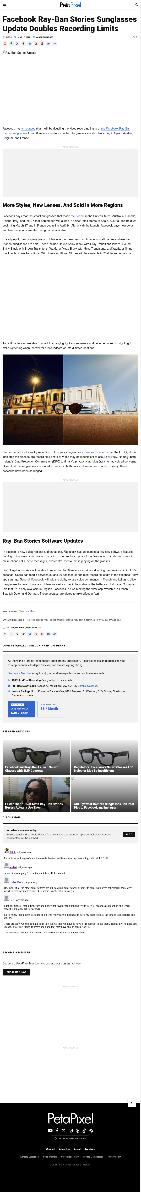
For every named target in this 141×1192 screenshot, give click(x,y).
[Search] (136, 4)
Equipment (20, 628)
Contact (50, 1149)
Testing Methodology (93, 1157)
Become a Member (19, 673)
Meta (32, 611)
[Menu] (4, 4)
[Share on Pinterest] (42, 43)
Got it (129, 834)
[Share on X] (17, 43)
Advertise (64, 1149)
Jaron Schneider (44, 37)
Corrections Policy (70, 1157)
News (9, 37)
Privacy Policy (114, 1157)
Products (37, 628)
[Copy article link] (54, 43)
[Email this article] (48, 43)
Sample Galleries (87, 685)
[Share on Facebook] (11, 43)
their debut (77, 216)
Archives (89, 1149)
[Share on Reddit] (5, 43)
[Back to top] (132, 1103)
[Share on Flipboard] (36, 43)
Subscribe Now (16, 972)
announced (28, 128)
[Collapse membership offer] (133, 660)
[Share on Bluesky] (29, 43)
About (77, 1149)
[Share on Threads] (23, 43)
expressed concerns (95, 452)
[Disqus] (70, 889)
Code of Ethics (50, 1157)
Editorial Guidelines (29, 1157)
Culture (10, 628)
